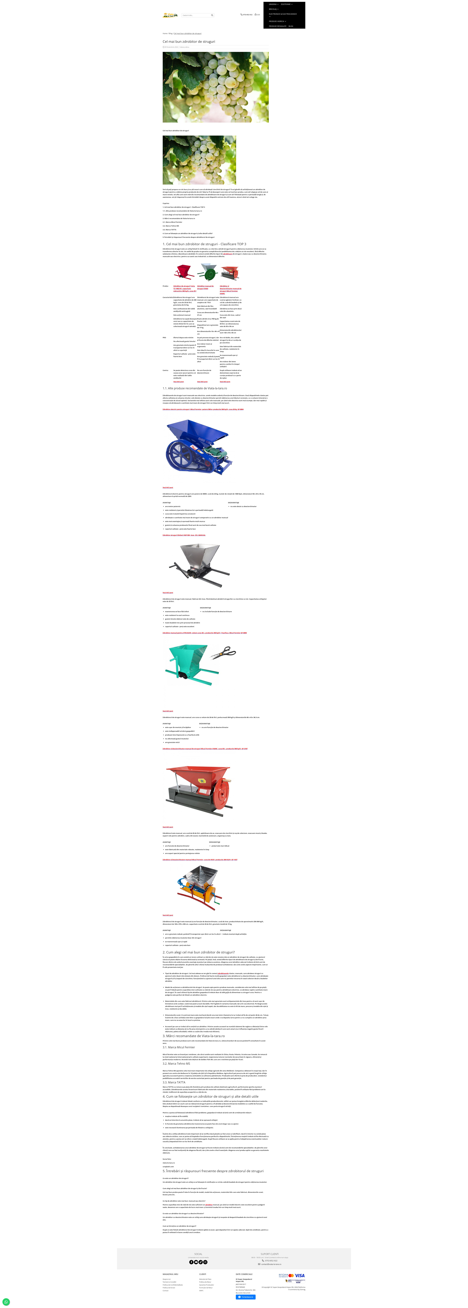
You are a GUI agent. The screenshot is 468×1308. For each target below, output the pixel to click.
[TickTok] (201, 1262)
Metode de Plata (205, 1279)
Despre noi (167, 1279)
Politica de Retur (205, 1282)
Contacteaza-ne (247, 1297)
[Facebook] (191, 1262)
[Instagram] (205, 1262)
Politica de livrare (169, 1288)
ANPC (201, 1290)
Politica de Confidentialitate (173, 1285)
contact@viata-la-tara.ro (271, 1264)
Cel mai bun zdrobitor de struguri (187, 33)
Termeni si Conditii (169, 1282)
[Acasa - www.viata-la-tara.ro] (170, 15)
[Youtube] (196, 1262)
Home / (166, 33)
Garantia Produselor (206, 1285)
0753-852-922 (271, 1260)
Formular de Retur (206, 1288)
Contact (165, 1290)
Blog (291, 26)
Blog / (171, 33)
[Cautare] (212, 15)
